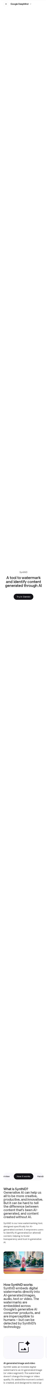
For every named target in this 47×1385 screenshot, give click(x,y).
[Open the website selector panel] (30, 4)
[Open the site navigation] (6, 4)
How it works (23, 1176)
